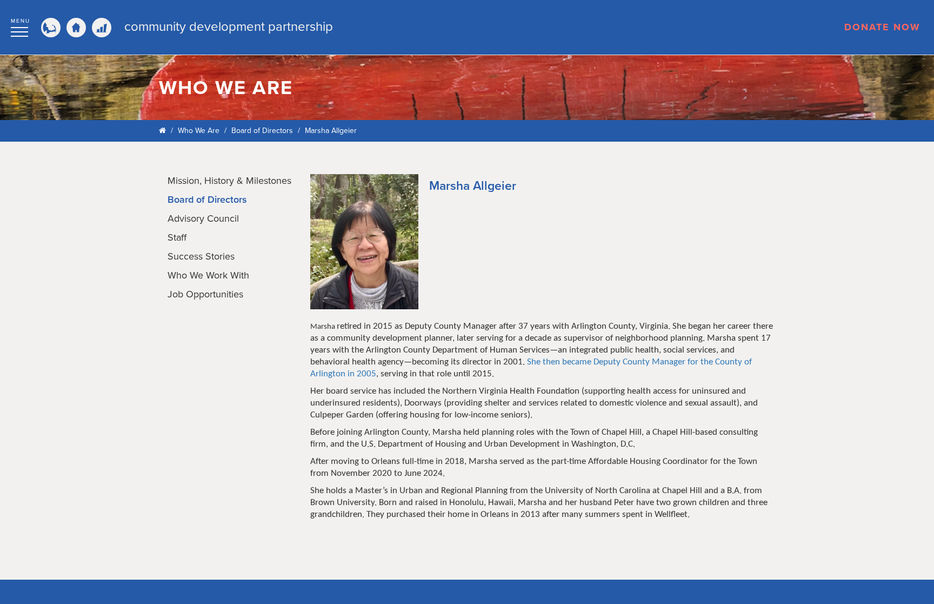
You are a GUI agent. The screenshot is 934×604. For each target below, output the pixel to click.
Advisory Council (203, 218)
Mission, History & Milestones (229, 181)
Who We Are (198, 130)
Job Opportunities (205, 294)
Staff (177, 237)
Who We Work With (208, 275)
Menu (20, 21)
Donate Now (882, 27)
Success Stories (201, 256)
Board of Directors (262, 130)
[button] (20, 26)
